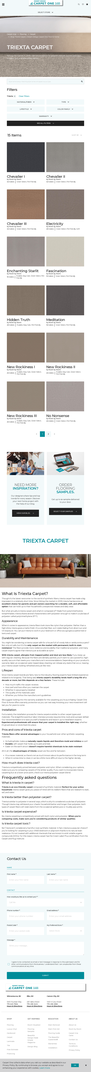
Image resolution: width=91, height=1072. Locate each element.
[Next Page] (54, 434)
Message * (11, 940)
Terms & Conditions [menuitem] (73, 1045)
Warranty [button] (44, 116)
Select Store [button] (44, 12)
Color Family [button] (63, 109)
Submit (45, 975)
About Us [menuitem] (72, 1025)
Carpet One (11, 34)
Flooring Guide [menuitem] (54, 1033)
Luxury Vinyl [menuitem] (12, 1029)
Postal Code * (12, 925)
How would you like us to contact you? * (22, 897)
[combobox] (43, 81)
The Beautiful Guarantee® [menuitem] (53, 1038)
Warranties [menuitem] (52, 1044)
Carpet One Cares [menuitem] (73, 1034)
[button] (79, 4)
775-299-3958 (52, 1004)
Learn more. (44, 1068)
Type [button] (63, 102)
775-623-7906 (12, 1004)
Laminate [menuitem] (10, 1041)
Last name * (51, 874)
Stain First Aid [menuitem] (53, 1029)
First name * (11, 874)
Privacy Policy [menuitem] (74, 1050)
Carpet (32, 34)
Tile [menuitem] (8, 1045)
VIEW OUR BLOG (23, 513)
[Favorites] (83, 4)
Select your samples (63, 511)
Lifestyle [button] (24, 109)
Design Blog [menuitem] (32, 1047)
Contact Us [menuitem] (73, 1040)
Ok (75, 1065)
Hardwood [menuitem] (11, 1033)
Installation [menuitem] (52, 1048)
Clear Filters (24, 96)
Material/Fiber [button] (24, 102)
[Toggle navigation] (3, 4)
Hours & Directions (14, 1006)
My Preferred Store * (55, 925)
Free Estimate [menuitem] (12, 1050)
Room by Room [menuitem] (75, 1029)
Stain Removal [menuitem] (54, 1025)
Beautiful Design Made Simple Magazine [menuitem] (33, 1038)
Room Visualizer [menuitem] (34, 1025)
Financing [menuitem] (11, 1054)
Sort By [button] (75, 135)
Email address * (53, 910)
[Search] (82, 81)
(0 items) (87, 4)
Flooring (23, 34)
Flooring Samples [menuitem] (31, 1030)
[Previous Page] (36, 434)
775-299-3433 (32, 1004)
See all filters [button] (44, 123)
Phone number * (13, 910)
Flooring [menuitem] (10, 1025)
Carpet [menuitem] (9, 1037)
